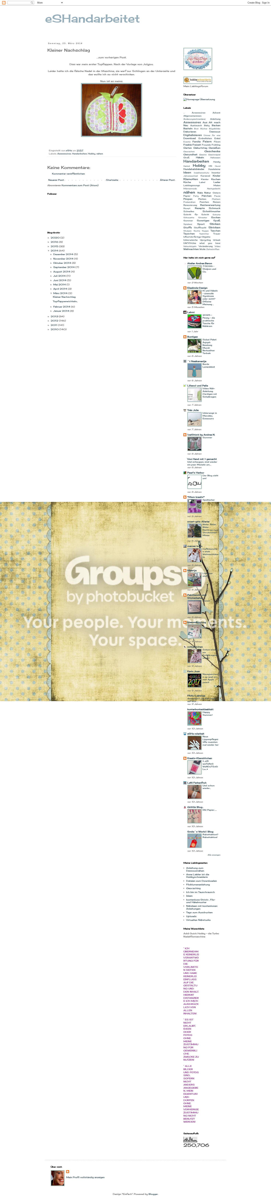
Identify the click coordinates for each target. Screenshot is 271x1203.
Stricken (214, 227)
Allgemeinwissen (192, 116)
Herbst (186, 166)
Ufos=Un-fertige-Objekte (196, 237)
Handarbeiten (79, 153)
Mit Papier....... (210, 810)
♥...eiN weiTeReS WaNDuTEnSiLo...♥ (210, 765)
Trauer (216, 233)
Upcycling (205, 240)
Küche (187, 182)
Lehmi (190, 312)
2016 (55, 242)
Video (217, 246)
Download (189, 138)
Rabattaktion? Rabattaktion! (210, 836)
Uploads (191, 916)
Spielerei (187, 224)
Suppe (205, 231)
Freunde (206, 145)
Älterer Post (167, 180)
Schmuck (214, 208)
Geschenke (212, 151)
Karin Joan (193, 671)
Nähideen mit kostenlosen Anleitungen (201, 907)
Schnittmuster (211, 211)
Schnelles (188, 211)
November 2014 (63, 258)
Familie (196, 141)
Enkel (217, 138)
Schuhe (216, 215)
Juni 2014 (60, 280)
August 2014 (62, 271)
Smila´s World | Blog (200, 831)
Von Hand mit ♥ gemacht (202, 459)
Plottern (216, 199)
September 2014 (64, 267)
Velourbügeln (190, 246)
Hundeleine (214, 169)
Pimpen (187, 199)
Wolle (202, 249)
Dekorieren (189, 131)
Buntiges (192, 336)
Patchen (206, 195)
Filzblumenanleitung (198, 884)
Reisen (216, 202)
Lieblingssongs (191, 185)
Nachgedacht (213, 189)
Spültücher (209, 500)
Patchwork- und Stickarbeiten (196, 596)
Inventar (216, 172)
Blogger (153, 1194)
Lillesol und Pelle (197, 385)
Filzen (217, 141)
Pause (217, 196)
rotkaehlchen (195, 646)
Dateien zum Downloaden (201, 880)
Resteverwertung (210, 205)
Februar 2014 (62, 306)
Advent (216, 112)
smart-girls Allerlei (198, 521)
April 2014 (60, 288)
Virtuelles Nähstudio (198, 920)
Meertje (192, 570)
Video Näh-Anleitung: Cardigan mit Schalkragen (210, 392)
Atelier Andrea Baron (199, 263)
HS (210, 166)
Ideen (187, 172)
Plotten (202, 199)
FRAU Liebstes (196, 695)
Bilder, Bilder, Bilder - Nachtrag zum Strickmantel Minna (210, 530)
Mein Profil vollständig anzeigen (85, 1177)
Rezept (186, 208)
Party (196, 196)
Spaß (216, 220)
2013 (55, 316)
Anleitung (215, 119)
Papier (186, 196)
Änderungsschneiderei (194, 119)
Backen (216, 125)
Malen (216, 185)
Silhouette (188, 218)
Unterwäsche (190, 240)
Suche (197, 231)
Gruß (186, 157)
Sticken (215, 223)
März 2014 (60, 293)
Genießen (214, 147)
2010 (55, 329)
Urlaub (216, 240)
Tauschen (189, 233)
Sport (201, 224)
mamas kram (194, 546)
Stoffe (187, 227)
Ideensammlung (196, 622)
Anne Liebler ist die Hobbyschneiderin (197, 875)
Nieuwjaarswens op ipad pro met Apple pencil (211, 678)
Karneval (205, 175)
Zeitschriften (212, 249)
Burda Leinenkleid (209, 365)
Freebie (187, 144)
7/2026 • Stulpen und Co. (209, 269)
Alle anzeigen (214, 855)
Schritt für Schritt (196, 214)
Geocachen (189, 152)
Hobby (91, 153)
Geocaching (193, 888)
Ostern (216, 192)
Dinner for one (212, 135)
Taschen (215, 230)
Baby (207, 125)
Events (186, 142)
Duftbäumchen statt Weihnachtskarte (211, 553)
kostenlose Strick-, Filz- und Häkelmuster (200, 901)
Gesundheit (190, 154)
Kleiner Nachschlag (64, 296)
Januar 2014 (61, 311)
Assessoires (64, 153)
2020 (55, 237)
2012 (55, 320)
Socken (215, 217)
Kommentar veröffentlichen (68, 173)
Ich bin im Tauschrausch (200, 892)
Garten (187, 147)
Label (202, 182)
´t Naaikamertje (196, 361)
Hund (217, 166)
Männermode (190, 189)
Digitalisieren (192, 134)
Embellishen (205, 138)
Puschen (204, 202)
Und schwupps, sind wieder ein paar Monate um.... (202, 463)
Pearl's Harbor (195, 472)
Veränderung (206, 246)
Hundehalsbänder (193, 169)
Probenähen (189, 202)
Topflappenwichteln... (65, 301)
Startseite (112, 180)
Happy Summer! (208, 713)
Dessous (214, 131)
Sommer (188, 220)
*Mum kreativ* (196, 497)
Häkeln (200, 157)
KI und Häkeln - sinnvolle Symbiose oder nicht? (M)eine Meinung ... (210, 297)
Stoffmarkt (200, 227)
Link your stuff (208, 574)
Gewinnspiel (214, 155)
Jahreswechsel (190, 176)
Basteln (187, 128)
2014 (55, 250)
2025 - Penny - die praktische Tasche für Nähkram (209, 320)
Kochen (215, 179)
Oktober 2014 (62, 263)
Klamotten (190, 179)
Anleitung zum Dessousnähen (195, 869)
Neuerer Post (56, 180)
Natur (207, 192)
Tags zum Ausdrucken (199, 912)
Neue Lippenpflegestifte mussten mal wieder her (211, 740)
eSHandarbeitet (92, 18)
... (184, 113)
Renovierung (190, 205)
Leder (216, 182)
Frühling (216, 145)
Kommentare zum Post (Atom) (80, 185)
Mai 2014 (60, 284)
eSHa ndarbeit (195, 733)
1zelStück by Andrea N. (201, 434)
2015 (55, 246)
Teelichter (204, 234)
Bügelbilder (214, 129)
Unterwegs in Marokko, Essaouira (210, 416)
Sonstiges (203, 220)
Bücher (203, 129)
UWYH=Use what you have (201, 243)
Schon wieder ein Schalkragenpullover (210, 653)
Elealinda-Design (197, 287)
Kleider (205, 179)
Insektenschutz (201, 173)
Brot (196, 129)
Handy (216, 161)
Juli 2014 (59, 275)
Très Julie (193, 410)
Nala (200, 192)
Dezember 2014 (63, 254)
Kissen (206, 600)
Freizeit (196, 144)
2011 (54, 325)
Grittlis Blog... (195, 807)
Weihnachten (191, 249)
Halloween (215, 158)
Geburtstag (200, 147)
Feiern (207, 141)
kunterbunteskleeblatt (200, 709)
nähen (99, 153)
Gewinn (203, 155)
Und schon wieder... (208, 787)
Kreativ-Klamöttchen (199, 758)
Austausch (196, 125)
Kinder (216, 175)
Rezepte (200, 208)
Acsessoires (198, 112)
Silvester (202, 218)
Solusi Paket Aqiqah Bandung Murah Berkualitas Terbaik (209, 346)
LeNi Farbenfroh (196, 782)
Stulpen (187, 231)
